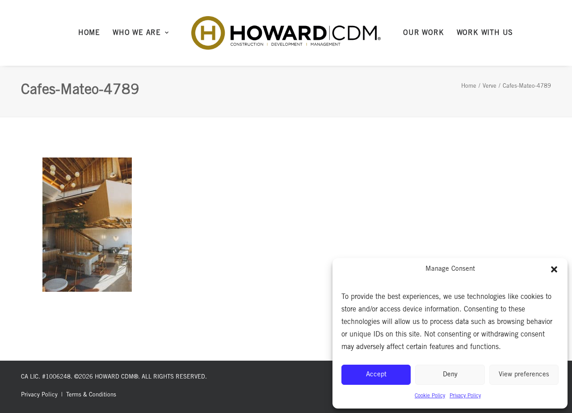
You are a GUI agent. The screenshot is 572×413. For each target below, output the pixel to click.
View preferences (524, 374)
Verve (489, 86)
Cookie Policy (430, 396)
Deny (450, 374)
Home (89, 33)
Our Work (423, 33)
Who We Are (137, 33)
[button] (554, 269)
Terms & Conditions (91, 395)
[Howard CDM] (286, 33)
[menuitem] (89, 33)
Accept (376, 374)
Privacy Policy (465, 396)
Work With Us (485, 33)
